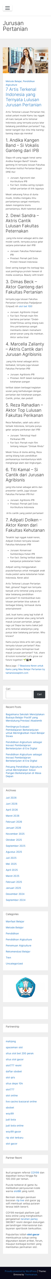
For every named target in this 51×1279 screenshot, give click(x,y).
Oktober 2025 (14, 839)
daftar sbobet (14, 1071)
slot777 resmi (14, 1065)
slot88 (17, 1191)
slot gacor (11, 1143)
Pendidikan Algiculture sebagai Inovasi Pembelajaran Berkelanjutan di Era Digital (24, 745)
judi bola (11, 1119)
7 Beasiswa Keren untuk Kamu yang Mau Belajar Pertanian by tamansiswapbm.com (25, 669)
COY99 (35, 1172)
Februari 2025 (14, 882)
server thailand (14, 1009)
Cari (8, 688)
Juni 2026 (11, 803)
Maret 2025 (12, 875)
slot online (12, 1095)
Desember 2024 (15, 894)
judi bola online (15, 1125)
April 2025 (12, 869)
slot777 (10, 1089)
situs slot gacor (15, 1059)
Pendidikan (12, 933)
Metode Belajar (14, 81)
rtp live (20, 1200)
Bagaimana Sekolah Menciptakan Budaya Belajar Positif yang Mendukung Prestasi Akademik (25, 717)
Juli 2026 (11, 797)
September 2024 (16, 900)
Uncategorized (14, 963)
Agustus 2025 (14, 851)
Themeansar (31, 1274)
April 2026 (12, 809)
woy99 (10, 1113)
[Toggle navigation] (7, 8)
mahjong (11, 1041)
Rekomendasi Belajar (18, 951)
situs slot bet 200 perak (20, 1053)
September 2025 (15, 845)
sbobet (10, 1107)
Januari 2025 (13, 888)
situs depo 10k (14, 1083)
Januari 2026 (13, 827)
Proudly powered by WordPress (21, 1271)
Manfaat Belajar (15, 921)
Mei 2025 (11, 863)
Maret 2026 (12, 815)
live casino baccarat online (21, 1101)
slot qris (10, 1077)
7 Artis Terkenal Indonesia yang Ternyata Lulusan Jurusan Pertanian (23, 97)
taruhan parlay (29, 1219)
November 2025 (15, 833)
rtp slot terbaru (14, 1137)
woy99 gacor (13, 1131)
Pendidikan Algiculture (19, 939)
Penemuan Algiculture (18, 945)
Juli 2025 (11, 857)
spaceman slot (14, 1047)
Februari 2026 (14, 821)
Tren (8, 957)
